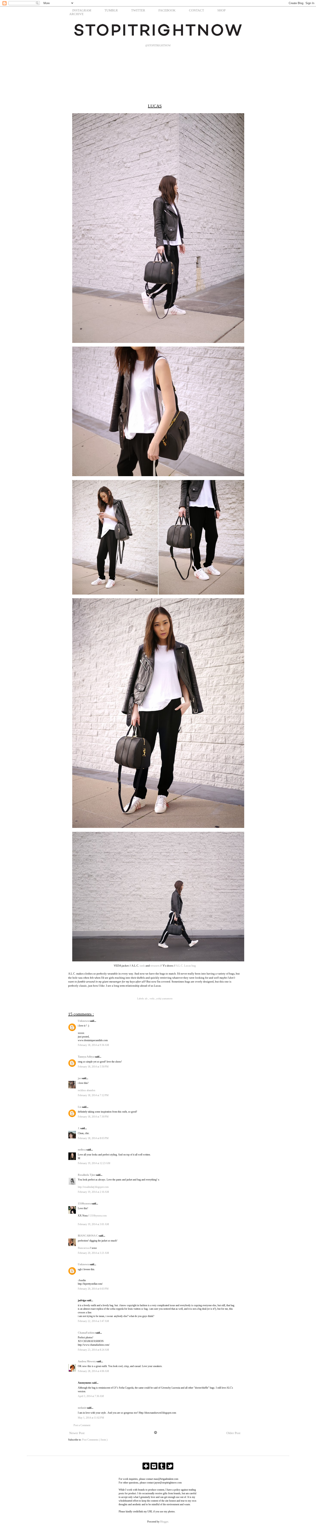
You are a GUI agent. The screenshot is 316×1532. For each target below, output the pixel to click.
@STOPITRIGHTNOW (158, 45)
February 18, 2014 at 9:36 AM (93, 1045)
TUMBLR (111, 10)
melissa (82, 1149)
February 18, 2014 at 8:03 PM (93, 1138)
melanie (82, 1407)
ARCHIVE (76, 14)
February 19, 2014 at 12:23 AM (94, 1163)
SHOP (221, 10)
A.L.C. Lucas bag (186, 965)
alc (146, 998)
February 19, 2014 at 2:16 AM (93, 1191)
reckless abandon (86, 1090)
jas (80, 1078)
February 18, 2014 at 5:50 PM (93, 1066)
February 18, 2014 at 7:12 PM (93, 1095)
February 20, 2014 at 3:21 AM (93, 1252)
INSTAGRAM (81, 10)
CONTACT (196, 10)
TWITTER (138, 10)
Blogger (164, 1521)
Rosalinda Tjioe (87, 1174)
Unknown (84, 1020)
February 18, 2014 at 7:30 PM (93, 1116)
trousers (155, 965)
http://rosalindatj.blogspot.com (93, 1186)
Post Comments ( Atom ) (94, 1439)
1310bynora (85, 1203)
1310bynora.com (98, 1215)
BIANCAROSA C (88, 1235)
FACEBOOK (167, 10)
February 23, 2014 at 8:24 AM (93, 1349)
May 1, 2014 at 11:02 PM (91, 1417)
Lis (80, 1106)
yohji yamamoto (164, 998)
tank (142, 965)
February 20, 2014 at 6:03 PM (93, 1288)
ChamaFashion (86, 1332)
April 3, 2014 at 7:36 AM (91, 1396)
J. (79, 1128)
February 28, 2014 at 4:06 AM (93, 1371)
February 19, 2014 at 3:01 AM (93, 1224)
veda (152, 998)
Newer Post (76, 1433)
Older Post (233, 1433)
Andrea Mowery (87, 1361)
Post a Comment (82, 1425)
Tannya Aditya (86, 1056)
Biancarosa (83, 1247)
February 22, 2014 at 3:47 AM (93, 1321)
